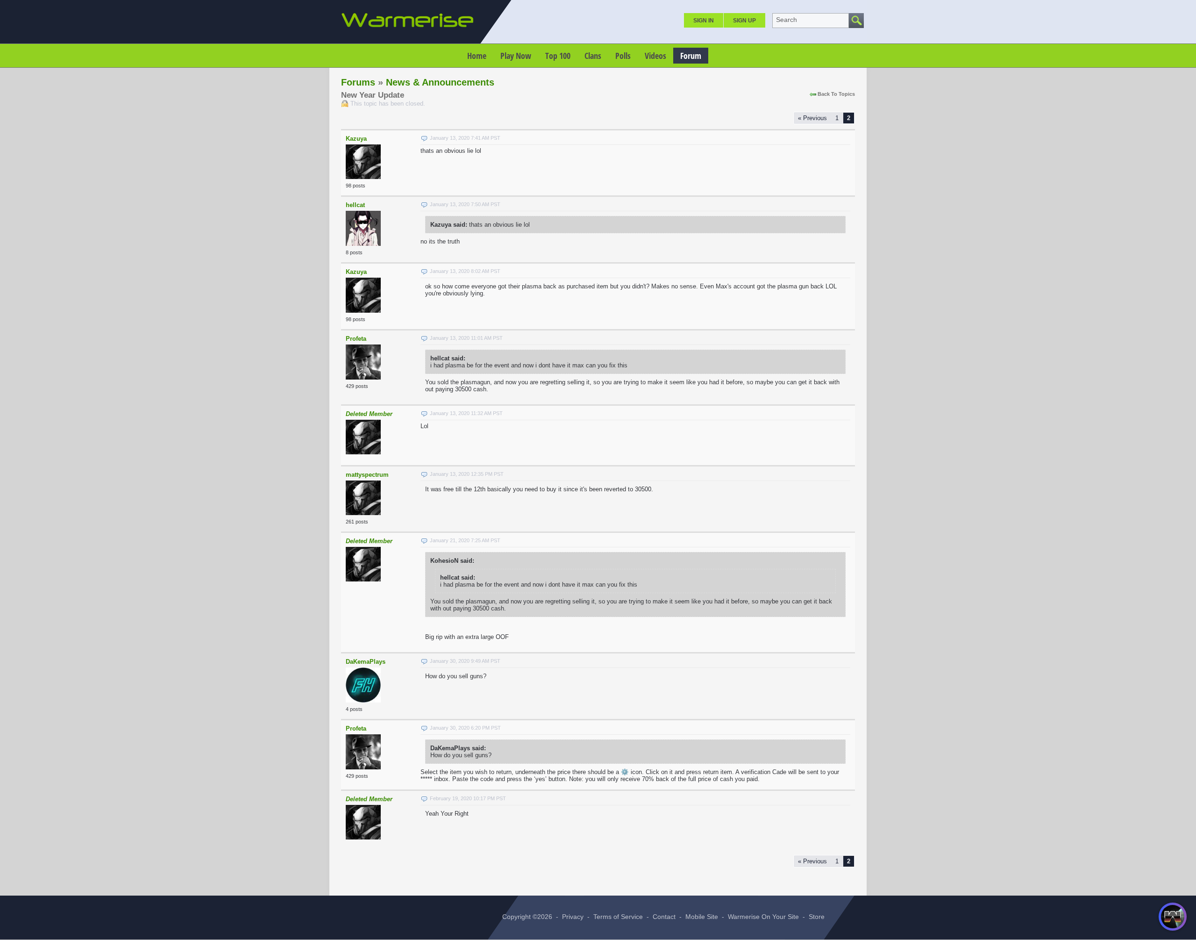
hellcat (355, 204)
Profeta (356, 338)
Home (476, 55)
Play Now (515, 55)
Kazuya (356, 138)
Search (786, 19)
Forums (358, 82)
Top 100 (557, 55)
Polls (623, 55)
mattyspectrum (367, 474)
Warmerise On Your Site (763, 916)
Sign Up (744, 20)
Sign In (703, 20)
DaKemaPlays (365, 661)
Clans (592, 55)
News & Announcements (440, 82)
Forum (690, 55)
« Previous (812, 118)
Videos (655, 55)
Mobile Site (701, 916)
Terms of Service (618, 916)
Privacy (573, 916)
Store (817, 916)
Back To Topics (836, 94)
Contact (664, 916)
